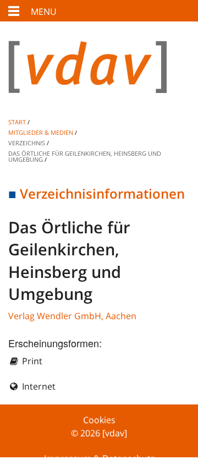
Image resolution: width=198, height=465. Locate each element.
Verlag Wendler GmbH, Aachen (72, 316)
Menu (44, 12)
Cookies (99, 420)
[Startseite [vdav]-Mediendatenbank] (99, 76)
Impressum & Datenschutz (99, 458)
